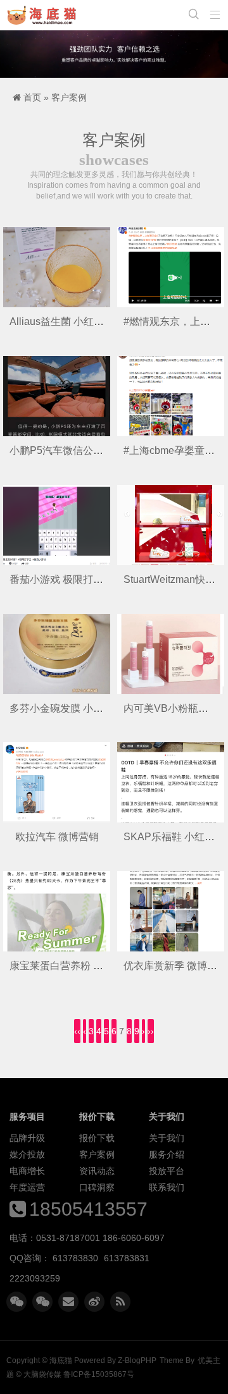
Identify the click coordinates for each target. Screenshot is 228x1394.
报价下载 (97, 1138)
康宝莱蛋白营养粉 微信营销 (72, 965)
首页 (32, 97)
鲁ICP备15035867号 (98, 1374)
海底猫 (44, 15)
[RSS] (120, 1302)
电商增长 (27, 1171)
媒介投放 (27, 1154)
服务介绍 (166, 1154)
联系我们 (166, 1187)
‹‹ (77, 1031)
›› (151, 1031)
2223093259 (35, 1278)
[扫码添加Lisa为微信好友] (42, 1302)
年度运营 (27, 1187)
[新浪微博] (94, 1302)
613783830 (75, 1258)
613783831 (126, 1258)
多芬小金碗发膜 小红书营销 (72, 708)
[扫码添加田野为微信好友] (16, 1302)
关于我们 (166, 1138)
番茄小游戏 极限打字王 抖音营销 (83, 579)
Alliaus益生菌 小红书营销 (67, 321)
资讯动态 (97, 1171)
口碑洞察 (97, 1187)
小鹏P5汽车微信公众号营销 (72, 450)
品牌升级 (27, 1138)
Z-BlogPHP (137, 1360)
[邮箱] (68, 1302)
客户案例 (69, 97)
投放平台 (166, 1171)
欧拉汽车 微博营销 (57, 836)
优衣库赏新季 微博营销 (175, 965)
